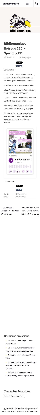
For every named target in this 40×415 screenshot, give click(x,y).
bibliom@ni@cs (25, 58)
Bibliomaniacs (11, 3)
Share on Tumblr (19, 66)
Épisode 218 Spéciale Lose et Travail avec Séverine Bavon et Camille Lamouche (21, 365)
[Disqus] (20, 247)
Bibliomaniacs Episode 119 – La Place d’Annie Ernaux (10, 211)
